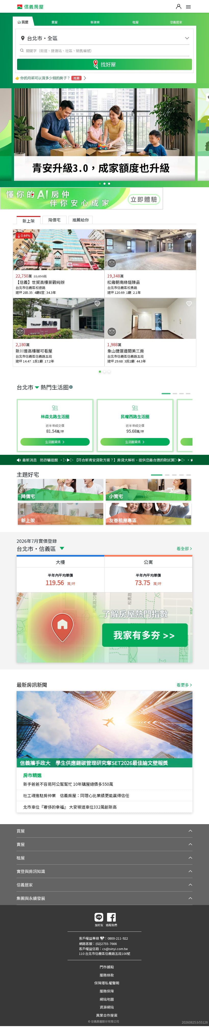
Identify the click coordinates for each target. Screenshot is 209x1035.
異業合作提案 (106, 1015)
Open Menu (188, 6)
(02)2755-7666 (106, 943)
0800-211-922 (118, 938)
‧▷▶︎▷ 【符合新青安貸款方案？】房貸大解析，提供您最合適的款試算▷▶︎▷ (108, 459)
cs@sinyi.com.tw (115, 948)
